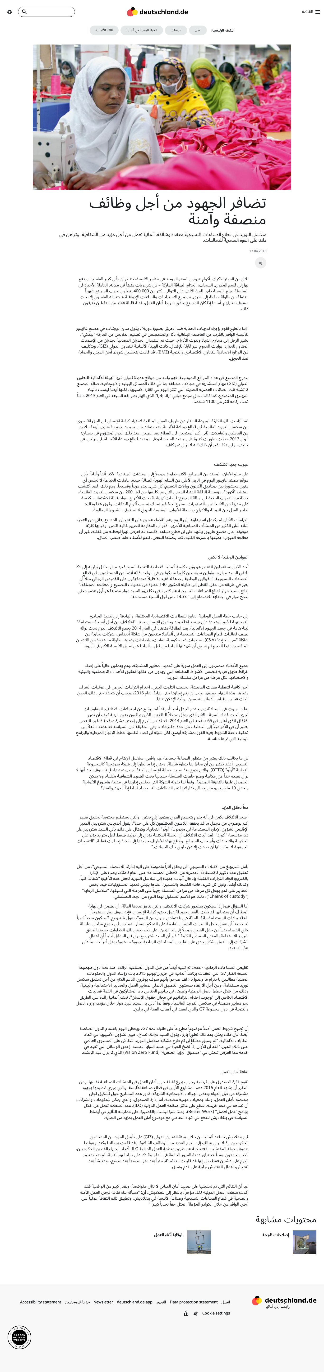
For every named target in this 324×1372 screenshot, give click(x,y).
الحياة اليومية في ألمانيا (141, 30)
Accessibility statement (40, 1302)
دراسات (176, 30)
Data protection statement (194, 1302)
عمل (198, 30)
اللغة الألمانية (104, 30)
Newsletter (103, 1302)
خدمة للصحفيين (77, 1302)
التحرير (161, 1302)
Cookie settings (216, 1313)
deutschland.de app (135, 1302)
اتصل (226, 1302)
